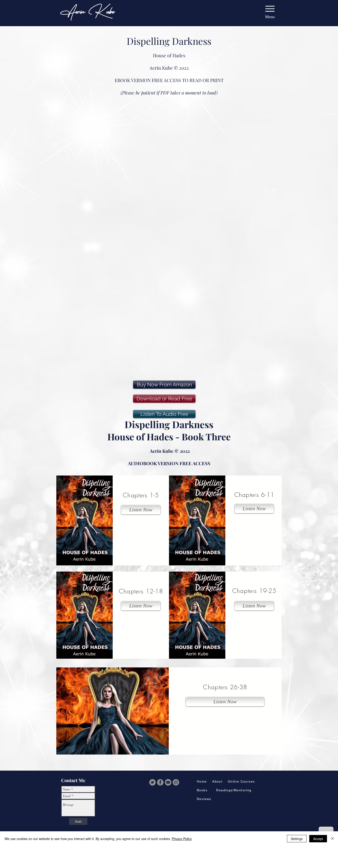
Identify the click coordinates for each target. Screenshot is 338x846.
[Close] (332, 838)
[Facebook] (160, 782)
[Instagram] (176, 782)
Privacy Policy (182, 838)
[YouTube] (168, 782)
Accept (318, 838)
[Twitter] (152, 782)
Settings (297, 838)
